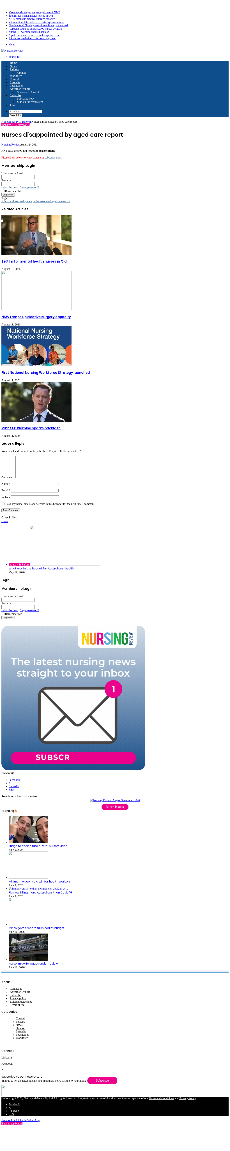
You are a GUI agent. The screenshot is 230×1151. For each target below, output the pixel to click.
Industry (14, 69)
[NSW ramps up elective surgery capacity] (36, 309)
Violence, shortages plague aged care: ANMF (34, 12)
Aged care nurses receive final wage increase (34, 35)
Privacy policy (18, 998)
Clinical (14, 79)
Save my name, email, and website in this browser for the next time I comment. (50, 503)
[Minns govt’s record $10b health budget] (28, 924)
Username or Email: (12, 173)
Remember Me (13, 191)
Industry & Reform (20, 121)
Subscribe (15, 95)
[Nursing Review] (12, 50)
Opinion (21, 72)
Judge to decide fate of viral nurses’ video (38, 846)
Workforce (16, 75)
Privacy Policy (187, 1098)
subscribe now (53, 157)
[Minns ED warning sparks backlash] (36, 420)
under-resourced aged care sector (51, 201)
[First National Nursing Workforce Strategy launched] (36, 364)
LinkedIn (6, 1057)
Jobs (12, 105)
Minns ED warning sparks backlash (29, 31)
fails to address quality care (16, 201)
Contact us (16, 988)
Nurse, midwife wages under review (33, 963)
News (13, 66)
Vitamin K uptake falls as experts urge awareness (36, 22)
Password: (7, 180)
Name (5, 483)
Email (5, 490)
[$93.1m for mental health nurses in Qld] (36, 253)
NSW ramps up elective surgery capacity (32, 18)
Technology (16, 85)
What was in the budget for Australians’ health (41, 568)
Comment (8, 477)
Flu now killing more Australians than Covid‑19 (40, 892)
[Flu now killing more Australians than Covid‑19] (38, 888)
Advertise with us (20, 88)
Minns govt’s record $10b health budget (37, 928)
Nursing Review (10, 144)
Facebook (7, 1063)
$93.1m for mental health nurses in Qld (31, 15)
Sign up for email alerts (30, 101)
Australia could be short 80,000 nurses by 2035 (35, 28)
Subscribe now (25, 98)
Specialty (15, 82)
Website (5, 497)
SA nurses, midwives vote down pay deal (32, 38)
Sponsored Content (28, 92)
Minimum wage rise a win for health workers (39, 881)
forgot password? (29, 187)
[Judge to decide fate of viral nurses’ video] (28, 842)
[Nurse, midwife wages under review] (28, 959)
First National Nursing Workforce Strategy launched (38, 25)
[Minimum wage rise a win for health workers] (28, 877)
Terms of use (17, 1004)
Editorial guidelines (21, 1001)
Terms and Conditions (161, 1098)
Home (4, 121)
